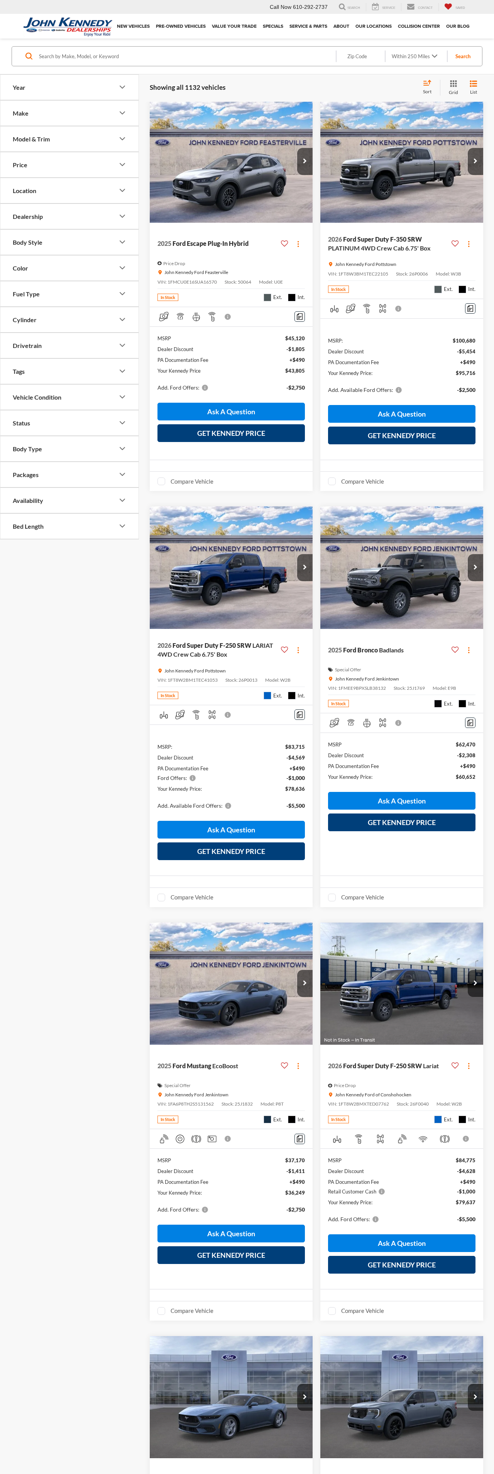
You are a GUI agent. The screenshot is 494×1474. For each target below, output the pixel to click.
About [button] (341, 26)
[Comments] (299, 316)
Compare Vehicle (192, 481)
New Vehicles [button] (133, 26)
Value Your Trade (234, 26)
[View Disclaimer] (228, 317)
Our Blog (458, 26)
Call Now (280, 7)
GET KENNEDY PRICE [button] (231, 433)
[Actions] (298, 243)
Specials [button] (273, 26)
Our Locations (373, 26)
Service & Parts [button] (308, 26)
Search (462, 56)
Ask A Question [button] (231, 411)
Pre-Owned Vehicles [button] (181, 26)
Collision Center (419, 26)
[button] (305, 161)
